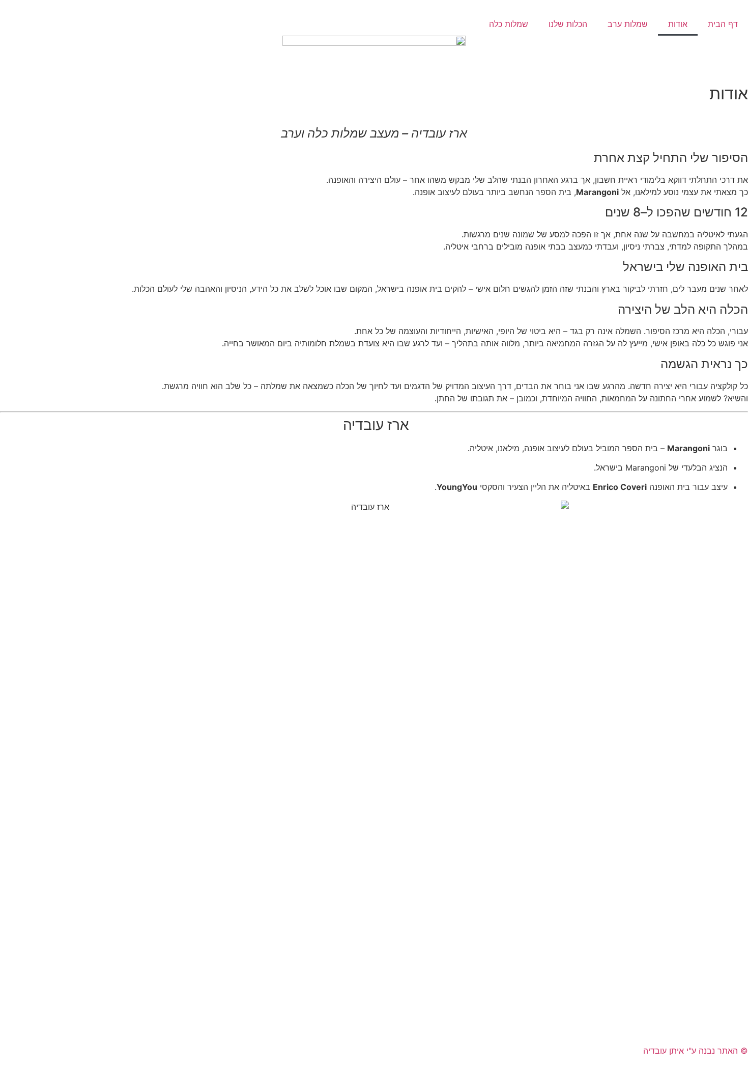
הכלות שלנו (568, 24)
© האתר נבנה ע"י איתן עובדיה (695, 1051)
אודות (677, 24)
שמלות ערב (628, 24)
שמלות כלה (508, 24)
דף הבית (723, 24)
